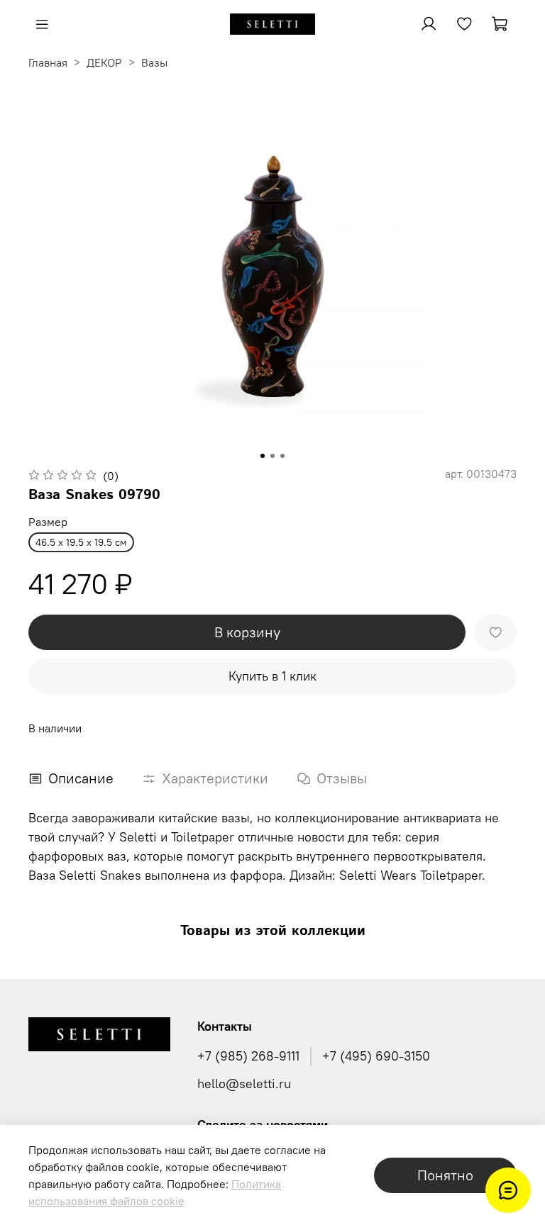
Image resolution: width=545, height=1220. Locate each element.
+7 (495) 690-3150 (376, 1056)
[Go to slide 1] (262, 456)
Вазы (154, 62)
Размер (47, 522)
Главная (47, 62)
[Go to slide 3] (282, 456)
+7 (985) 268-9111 (248, 1056)
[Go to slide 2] (272, 456)
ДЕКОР (104, 62)
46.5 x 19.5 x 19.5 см (81, 542)
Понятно (445, 1175)
